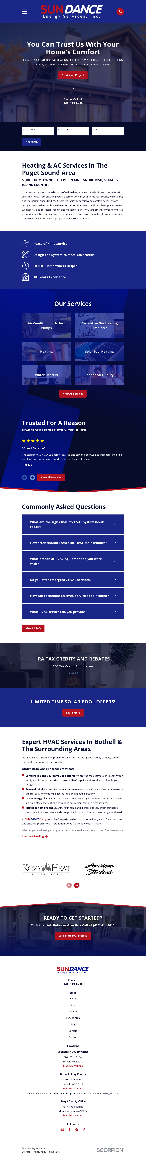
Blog (73, 1024)
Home (73, 998)
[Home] (72, 11)
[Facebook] (69, 1129)
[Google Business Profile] (62, 1129)
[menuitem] (26, 1152)
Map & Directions (73, 1065)
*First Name (29, 129)
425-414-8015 (73, 103)
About (72, 1005)
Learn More (73, 712)
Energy (36, 819)
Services (72, 1011)
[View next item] (32, 477)
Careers (73, 1030)
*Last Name (64, 129)
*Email (96, 129)
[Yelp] (76, 1129)
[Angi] (84, 1129)
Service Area (73, 1017)
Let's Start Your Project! (73, 935)
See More (73, 672)
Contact (73, 1037)
